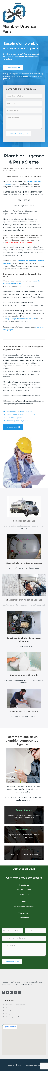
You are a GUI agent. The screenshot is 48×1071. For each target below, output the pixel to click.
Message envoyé (12, 961)
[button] (13, 67)
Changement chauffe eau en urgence (24, 600)
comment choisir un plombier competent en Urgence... (23, 740)
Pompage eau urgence (24, 521)
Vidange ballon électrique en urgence (24, 563)
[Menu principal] (43, 17)
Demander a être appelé (18, 134)
